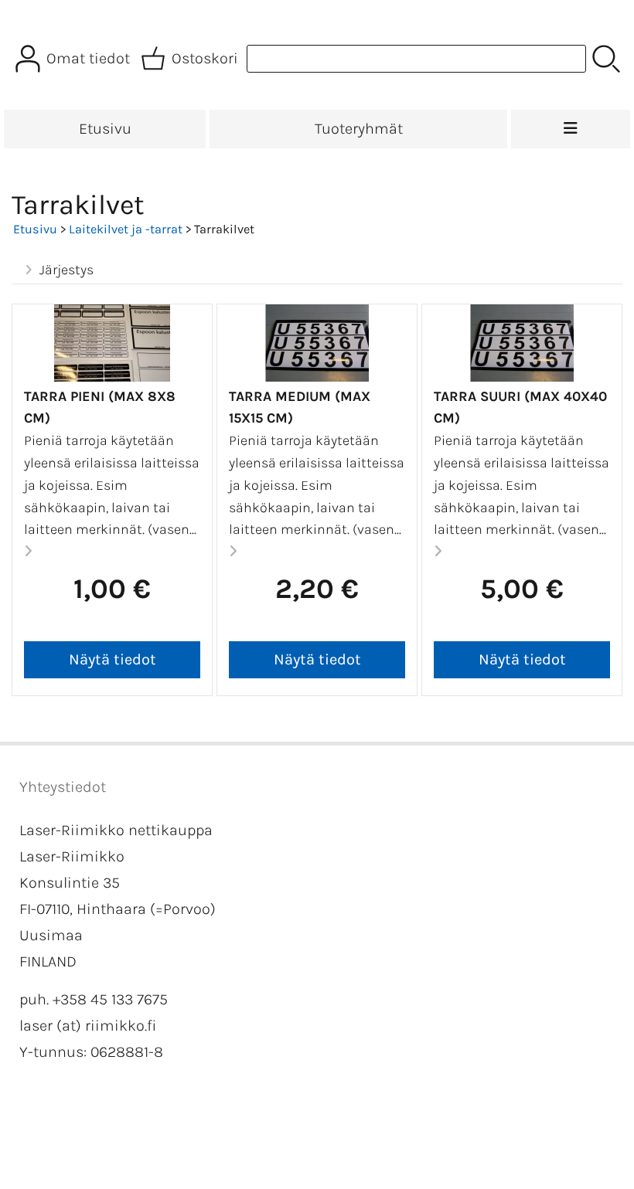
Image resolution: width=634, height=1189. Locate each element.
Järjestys (66, 269)
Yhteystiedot (62, 787)
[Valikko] (570, 129)
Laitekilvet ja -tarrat (125, 229)
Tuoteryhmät (359, 129)
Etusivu (105, 129)
